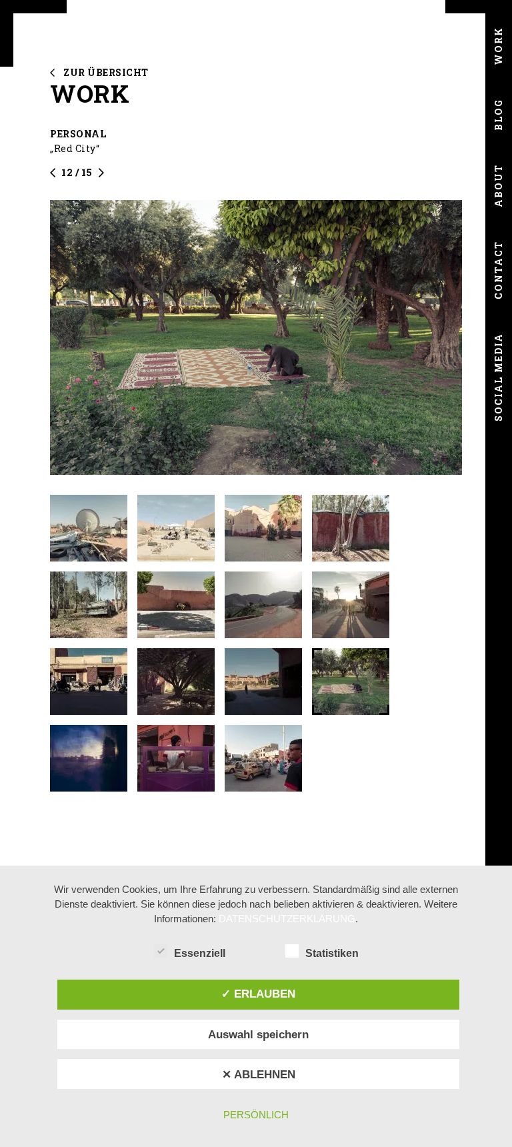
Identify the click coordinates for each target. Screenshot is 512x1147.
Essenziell (199, 953)
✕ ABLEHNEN (258, 1074)
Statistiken (332, 953)
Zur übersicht (106, 72)
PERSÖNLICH (256, 1114)
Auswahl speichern (258, 1034)
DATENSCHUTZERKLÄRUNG (287, 918)
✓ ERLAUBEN (258, 994)
